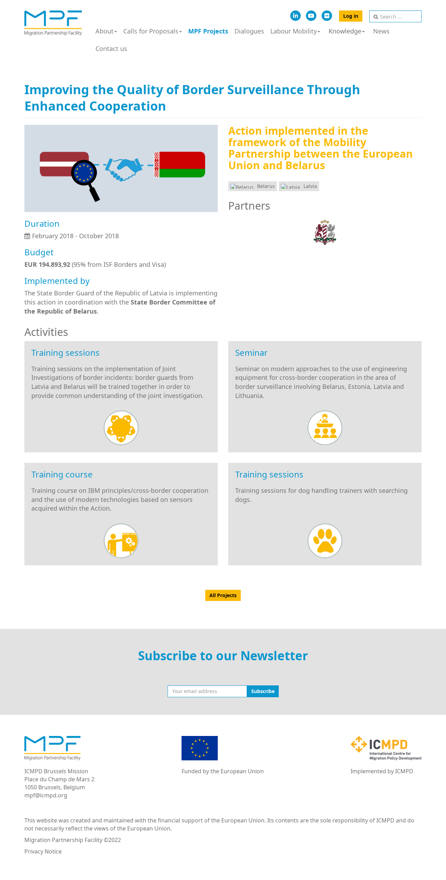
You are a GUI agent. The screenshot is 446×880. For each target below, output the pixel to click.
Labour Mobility (293, 31)
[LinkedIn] (295, 15)
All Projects (223, 595)
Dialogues (249, 31)
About (104, 31)
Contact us (111, 48)
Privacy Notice (43, 851)
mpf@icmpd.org (45, 795)
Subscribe (263, 691)
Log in (350, 16)
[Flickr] (327, 15)
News (381, 31)
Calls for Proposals (150, 31)
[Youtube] (311, 15)
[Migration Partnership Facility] (53, 23)
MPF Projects (208, 31)
